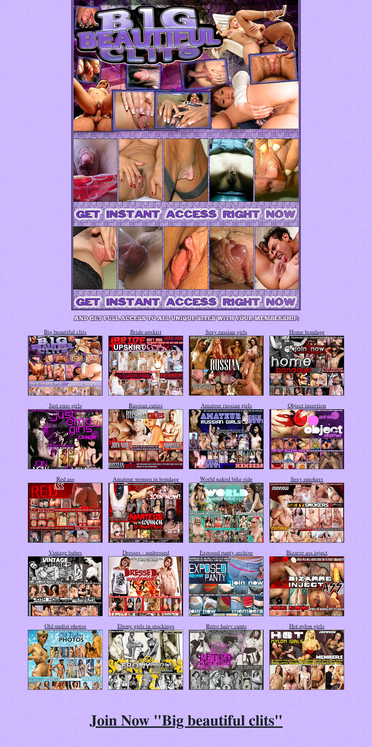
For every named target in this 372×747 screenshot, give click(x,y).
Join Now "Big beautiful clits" (186, 720)
